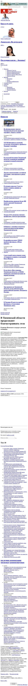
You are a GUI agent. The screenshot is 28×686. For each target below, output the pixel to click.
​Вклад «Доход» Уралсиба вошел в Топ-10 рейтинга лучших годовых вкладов (15, 516)
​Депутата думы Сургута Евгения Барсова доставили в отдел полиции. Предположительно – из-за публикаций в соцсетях (15, 590)
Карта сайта (4, 680)
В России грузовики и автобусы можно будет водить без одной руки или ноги (15, 521)
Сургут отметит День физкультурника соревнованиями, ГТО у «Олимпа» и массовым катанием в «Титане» (14, 631)
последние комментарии (11, 560)
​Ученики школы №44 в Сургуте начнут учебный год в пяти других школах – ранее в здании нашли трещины (15, 482)
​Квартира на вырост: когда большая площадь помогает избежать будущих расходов (14, 497)
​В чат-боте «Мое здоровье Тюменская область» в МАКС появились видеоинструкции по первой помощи (14, 272)
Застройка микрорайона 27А (8, 106)
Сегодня (3, 446)
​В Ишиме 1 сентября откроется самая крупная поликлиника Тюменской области (14, 228)
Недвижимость (11, 88)
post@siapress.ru (16, 654)
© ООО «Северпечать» (13, 648)
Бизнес (5, 85)
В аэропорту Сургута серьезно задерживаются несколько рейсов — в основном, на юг (14, 511)
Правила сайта (4, 674)
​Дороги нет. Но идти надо (12, 557)
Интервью (9, 78)
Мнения (6, 77)
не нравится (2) (11, 391)
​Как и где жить (9, 514)
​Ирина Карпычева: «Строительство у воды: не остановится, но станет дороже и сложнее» (15, 493)
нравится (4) (4, 391)
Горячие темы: (6, 103)
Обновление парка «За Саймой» (14, 105)
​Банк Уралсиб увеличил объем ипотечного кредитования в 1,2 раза (15, 519)
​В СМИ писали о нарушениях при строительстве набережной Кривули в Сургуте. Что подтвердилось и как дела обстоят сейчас (14, 466)
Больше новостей (5, 312)
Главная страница (6, 111)
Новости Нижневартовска (14, 71)
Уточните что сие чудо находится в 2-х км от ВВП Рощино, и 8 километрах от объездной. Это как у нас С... (15, 568)
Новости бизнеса (11, 90)
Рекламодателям (14, 674)
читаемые (5, 562)
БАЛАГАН (7, 94)
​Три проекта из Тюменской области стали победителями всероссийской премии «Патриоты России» (15, 289)
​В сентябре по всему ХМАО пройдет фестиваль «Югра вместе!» (13, 241)
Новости (6, 69)
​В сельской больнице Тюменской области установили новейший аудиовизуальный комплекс (15, 159)
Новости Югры (11, 76)
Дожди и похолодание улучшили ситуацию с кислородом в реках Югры (15, 174)
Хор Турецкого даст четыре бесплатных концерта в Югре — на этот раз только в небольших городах (14, 551)
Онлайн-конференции (13, 81)
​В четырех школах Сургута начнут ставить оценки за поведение (13, 187)
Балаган (6, 91)
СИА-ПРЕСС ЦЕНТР (18, 650)
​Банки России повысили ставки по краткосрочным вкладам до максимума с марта (14, 535)
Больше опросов (5, 314)
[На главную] (10, 13)
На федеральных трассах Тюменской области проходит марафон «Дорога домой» (14, 130)
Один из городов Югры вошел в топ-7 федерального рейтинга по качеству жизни (15, 547)
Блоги (8, 80)
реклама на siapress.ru (25, 7)
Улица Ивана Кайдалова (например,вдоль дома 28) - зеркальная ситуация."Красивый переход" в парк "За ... (15, 619)
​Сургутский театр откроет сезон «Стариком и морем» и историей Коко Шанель (15, 256)
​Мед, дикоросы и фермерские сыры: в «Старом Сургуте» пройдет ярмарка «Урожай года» (14, 501)
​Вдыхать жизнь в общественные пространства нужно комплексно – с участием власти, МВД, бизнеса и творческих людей (13, 488)
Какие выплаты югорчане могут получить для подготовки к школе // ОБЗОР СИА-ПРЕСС (15, 539)
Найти (17, 102)
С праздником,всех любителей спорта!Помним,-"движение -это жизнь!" (14, 627)
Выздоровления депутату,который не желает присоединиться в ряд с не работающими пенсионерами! (15, 585)
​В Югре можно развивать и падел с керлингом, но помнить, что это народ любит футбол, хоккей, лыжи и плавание (15, 506)
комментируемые (17, 562)
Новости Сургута (11, 70)
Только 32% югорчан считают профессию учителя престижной (14, 215)
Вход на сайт (4, 65)
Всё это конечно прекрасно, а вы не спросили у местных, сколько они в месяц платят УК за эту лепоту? (15, 577)
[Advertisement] (14, 411)
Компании (9, 87)
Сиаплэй (6, 84)
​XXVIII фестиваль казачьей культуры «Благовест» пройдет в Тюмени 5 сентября (15, 144)
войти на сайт (10, 435)
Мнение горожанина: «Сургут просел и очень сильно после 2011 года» (14, 641)
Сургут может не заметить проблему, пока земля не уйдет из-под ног (15, 543)
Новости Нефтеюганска (13, 73)
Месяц (11, 446)
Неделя (7, 446)
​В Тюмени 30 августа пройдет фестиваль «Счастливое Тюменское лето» (14, 303)
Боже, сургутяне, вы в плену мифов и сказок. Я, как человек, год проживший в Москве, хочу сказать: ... (15, 638)
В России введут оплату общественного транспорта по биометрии (14, 525)
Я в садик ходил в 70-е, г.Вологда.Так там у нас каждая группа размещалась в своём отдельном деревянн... (15, 606)
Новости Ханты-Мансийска (14, 74)
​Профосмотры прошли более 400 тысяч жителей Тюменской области (15, 202)
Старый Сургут (8, 83)
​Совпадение (8, 541)
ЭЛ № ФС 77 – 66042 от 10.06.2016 (10, 660)
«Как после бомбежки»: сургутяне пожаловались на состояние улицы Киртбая (15, 622)
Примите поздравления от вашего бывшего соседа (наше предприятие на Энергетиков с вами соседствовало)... (15, 598)
